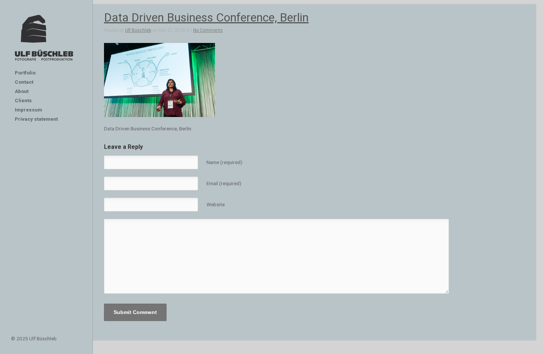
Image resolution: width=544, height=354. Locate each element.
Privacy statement (36, 119)
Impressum (28, 110)
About (21, 91)
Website (215, 204)
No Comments (208, 30)
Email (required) (223, 183)
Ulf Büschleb (138, 30)
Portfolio (25, 73)
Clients (23, 100)
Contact (24, 82)
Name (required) (224, 162)
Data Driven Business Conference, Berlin (206, 17)
